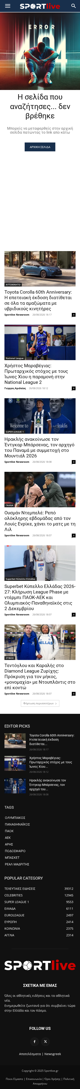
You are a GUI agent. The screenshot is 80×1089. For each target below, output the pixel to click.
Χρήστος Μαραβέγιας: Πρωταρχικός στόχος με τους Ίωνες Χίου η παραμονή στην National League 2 (36, 374)
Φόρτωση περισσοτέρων (38, 703)
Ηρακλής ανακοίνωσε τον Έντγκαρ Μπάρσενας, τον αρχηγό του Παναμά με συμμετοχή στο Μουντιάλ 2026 (39, 448)
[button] (74, 6)
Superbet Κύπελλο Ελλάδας (20, 578)
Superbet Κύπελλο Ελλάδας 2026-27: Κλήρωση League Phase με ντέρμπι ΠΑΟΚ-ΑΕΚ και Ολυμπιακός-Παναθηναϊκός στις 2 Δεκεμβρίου (40, 597)
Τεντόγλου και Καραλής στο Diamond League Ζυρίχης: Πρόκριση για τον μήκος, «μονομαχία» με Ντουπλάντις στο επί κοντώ (39, 676)
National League (15, 358)
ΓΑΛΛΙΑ (9, 505)
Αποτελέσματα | (31, 1054)
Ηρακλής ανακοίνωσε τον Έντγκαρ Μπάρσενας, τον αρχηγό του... (47, 785)
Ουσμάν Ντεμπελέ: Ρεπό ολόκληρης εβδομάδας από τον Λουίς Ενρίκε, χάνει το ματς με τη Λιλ (40, 521)
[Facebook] (34, 1041)
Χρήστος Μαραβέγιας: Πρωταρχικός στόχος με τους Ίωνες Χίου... (50, 762)
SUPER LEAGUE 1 (15, 431)
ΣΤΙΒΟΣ (10, 658)
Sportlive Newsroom (16, 314)
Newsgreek (52, 1054)
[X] (45, 1041)
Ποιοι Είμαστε (14, 1079)
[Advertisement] (40, 193)
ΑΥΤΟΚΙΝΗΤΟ (13, 284)
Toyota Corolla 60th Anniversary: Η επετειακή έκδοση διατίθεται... (51, 740)
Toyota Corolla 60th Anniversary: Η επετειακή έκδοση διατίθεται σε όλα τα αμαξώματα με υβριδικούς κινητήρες (38, 300)
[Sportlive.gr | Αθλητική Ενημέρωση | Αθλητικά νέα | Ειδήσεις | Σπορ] (40, 965)
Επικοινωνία (34, 1079)
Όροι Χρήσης (52, 1079)
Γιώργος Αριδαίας (15, 388)
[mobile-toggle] (7, 6)
